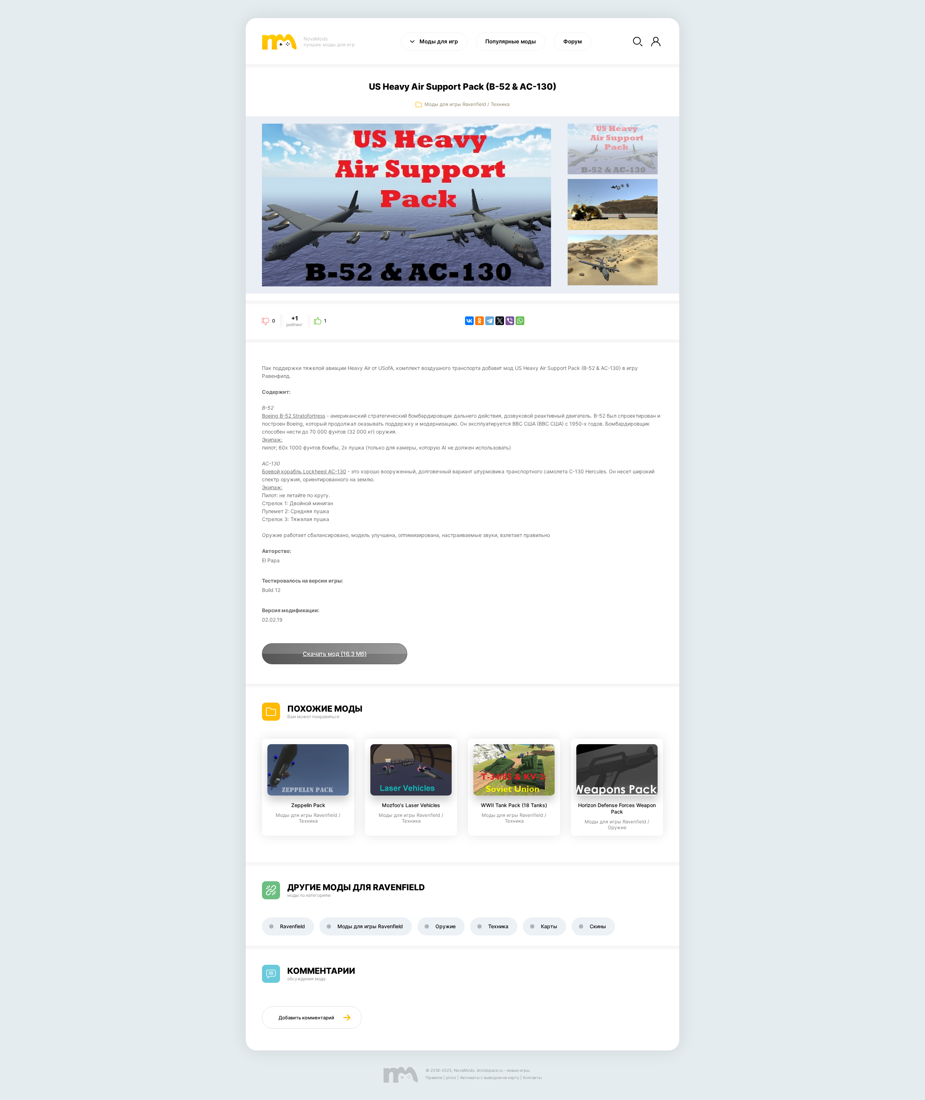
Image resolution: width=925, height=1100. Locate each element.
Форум (572, 41)
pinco (451, 1077)
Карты (549, 926)
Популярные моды (510, 41)
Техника (500, 104)
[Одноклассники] (479, 320)
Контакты (532, 1077)
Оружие (445, 926)
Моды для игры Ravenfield (455, 104)
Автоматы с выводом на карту (489, 1077)
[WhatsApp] (520, 320)
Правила (434, 1077)
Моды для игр (439, 41)
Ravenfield (292, 926)
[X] (499, 320)
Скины (598, 926)
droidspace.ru (490, 1070)
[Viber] (509, 320)
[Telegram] (489, 320)
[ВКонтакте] (469, 320)
